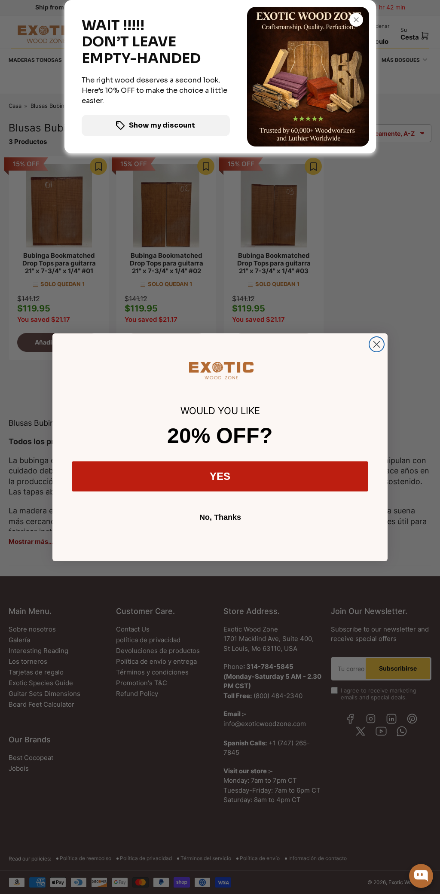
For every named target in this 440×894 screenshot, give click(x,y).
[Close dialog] (376, 344)
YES (220, 476)
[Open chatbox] (421, 876)
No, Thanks (220, 517)
